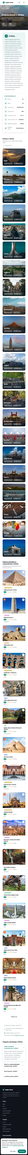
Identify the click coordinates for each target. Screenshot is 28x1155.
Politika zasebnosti (7, 1138)
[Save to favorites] (23, 572)
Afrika (4, 1104)
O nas (4, 1122)
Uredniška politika (7, 1124)
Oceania (5, 1108)
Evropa (4, 1115)
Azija (4, 1106)
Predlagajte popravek (19, 1035)
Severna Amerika (7, 1110)
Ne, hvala (13, 1151)
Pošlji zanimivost (7, 1129)
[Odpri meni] (19, 2)
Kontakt (4, 1126)
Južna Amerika (6, 1113)
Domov (3, 8)
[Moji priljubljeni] (23, 2)
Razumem (22, 1151)
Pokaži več (14, 1016)
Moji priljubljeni (6, 1131)
